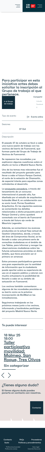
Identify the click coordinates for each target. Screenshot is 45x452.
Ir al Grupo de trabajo (8, 102)
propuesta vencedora (16, 188)
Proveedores (36, 439)
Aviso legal (35, 447)
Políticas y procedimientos (29, 442)
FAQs (21, 439)
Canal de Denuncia (34, 449)
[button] (9, 375)
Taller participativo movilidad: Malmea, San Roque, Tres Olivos (22, 351)
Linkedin (39, 101)
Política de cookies (11, 449)
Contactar (36, 408)
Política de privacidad (13, 447)
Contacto (8, 439)
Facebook (39, 104)
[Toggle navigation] (17, 6)
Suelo (6, 442)
